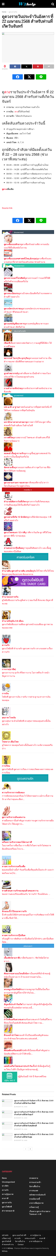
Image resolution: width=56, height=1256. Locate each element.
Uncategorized (8, 1182)
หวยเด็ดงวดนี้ (34, 1198)
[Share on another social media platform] (49, 66)
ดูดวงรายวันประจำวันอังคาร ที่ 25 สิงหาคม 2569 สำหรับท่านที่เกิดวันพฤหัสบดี (33, 1124)
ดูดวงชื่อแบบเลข (11, 258)
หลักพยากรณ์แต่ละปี (37, 1194)
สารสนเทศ (33, 1190)
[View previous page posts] (26, 1149)
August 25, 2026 (21, 1107)
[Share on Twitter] (26, 66)
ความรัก (5, 1190)
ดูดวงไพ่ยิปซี (7, 1206)
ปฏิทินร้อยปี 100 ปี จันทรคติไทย (32, 1076)
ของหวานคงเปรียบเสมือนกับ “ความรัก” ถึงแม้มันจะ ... (26, 893)
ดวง (7, 91)
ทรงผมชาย (33, 1178)
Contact (21, 1244)
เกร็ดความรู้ (34, 1207)
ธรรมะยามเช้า (35, 1182)
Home (4, 12)
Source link (7, 207)
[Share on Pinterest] (38, 66)
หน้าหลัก (5, 1235)
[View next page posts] (30, 1149)
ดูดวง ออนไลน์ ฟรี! (19, 1235)
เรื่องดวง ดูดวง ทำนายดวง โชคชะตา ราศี (39, 1212)
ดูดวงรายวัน (13, 12)
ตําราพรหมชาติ (8, 1210)
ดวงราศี (5, 1198)
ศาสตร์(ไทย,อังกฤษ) (28, 258)
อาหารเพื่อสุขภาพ (36, 1203)
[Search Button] (52, 4)
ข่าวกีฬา (5, 1185)
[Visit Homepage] (28, 4)
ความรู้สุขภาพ (7, 1194)
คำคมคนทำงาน (8, 1244)
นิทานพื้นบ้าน (34, 1186)
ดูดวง (4, 188)
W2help (10, 1248)
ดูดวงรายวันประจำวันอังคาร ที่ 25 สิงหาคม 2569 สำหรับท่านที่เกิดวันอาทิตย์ (33, 1101)
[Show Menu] (3, 4)
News (4, 1178)
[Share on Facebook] (15, 66)
